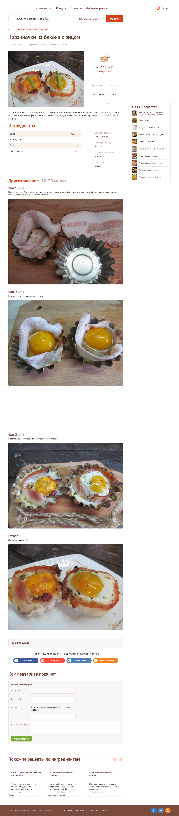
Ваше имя (15, 690)
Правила (76, 8)
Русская (44, 29)
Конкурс (61, 8)
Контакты (93, 810)
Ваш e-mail (16, 699)
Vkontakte (81, 660)
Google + (54, 660)
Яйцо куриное (16, 139)
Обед (98, 166)
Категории (40, 8)
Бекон (12, 134)
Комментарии (97, 85)
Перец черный (16, 151)
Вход (165, 8)
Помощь (105, 810)
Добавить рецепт (97, 8)
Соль (12, 145)
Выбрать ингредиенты (89, 18)
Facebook (27, 660)
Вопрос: (14, 707)
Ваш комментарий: (20, 724)
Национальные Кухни (27, 29)
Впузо (11, 29)
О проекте (67, 810)
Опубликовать (21, 738)
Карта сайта (81, 810)
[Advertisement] (65, 407)
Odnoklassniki (107, 660)
